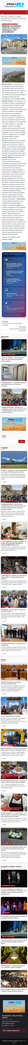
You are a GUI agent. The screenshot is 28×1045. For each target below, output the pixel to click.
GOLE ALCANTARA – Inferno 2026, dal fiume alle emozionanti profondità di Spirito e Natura (13, 359)
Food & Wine (4, 606)
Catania (3, 640)
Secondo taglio (14, 24)
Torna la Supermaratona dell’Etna (10, 716)
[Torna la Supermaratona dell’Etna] (14, 706)
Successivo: (17, 328)
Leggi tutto (4, 482)
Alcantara (4, 24)
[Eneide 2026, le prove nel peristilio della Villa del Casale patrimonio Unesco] (14, 906)
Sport (3, 678)
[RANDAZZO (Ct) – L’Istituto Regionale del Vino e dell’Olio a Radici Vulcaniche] (14, 955)
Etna (7, 306)
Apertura (8, 500)
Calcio (3, 775)
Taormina (4, 538)
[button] (2, 12)
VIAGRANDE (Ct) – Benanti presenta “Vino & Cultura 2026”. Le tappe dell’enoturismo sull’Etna (14, 577)
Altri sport (9, 774)
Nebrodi (8, 24)
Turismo (3, 466)
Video (3, 777)
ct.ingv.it (19, 315)
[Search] (26, 12)
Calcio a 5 (8, 775)
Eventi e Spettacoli (11, 354)
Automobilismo (15, 774)
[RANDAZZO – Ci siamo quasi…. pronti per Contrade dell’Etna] (14, 599)
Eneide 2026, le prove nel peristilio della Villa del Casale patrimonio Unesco (15, 272)
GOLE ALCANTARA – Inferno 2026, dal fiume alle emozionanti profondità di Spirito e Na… (14, 265)
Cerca (4, 436)
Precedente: (12, 323)
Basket (20, 774)
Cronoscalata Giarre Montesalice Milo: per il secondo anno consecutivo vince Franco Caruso (13, 848)
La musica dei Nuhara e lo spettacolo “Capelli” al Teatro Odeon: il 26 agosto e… (13, 280)
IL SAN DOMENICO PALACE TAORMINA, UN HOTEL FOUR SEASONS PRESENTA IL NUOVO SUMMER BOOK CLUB (13, 543)
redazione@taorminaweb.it (8, 1023)
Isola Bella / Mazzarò (11, 293)
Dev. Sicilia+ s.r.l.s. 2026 (8, 1025)
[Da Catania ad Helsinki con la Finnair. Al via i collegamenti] (14, 633)
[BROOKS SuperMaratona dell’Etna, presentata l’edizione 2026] (14, 672)
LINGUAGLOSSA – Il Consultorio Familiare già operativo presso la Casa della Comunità (14, 384)
